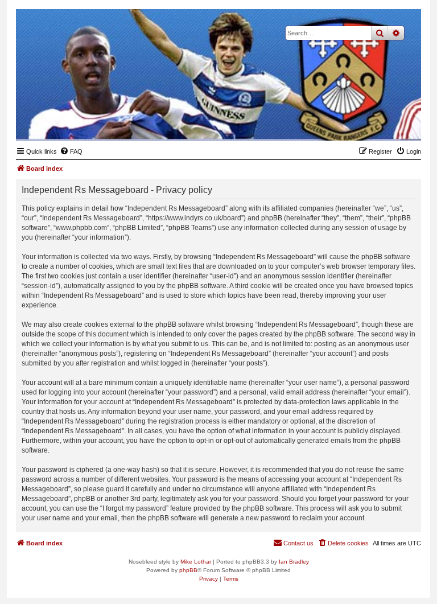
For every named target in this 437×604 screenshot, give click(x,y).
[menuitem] (71, 151)
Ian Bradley (294, 561)
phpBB (188, 570)
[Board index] (357, 123)
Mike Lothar (195, 561)
